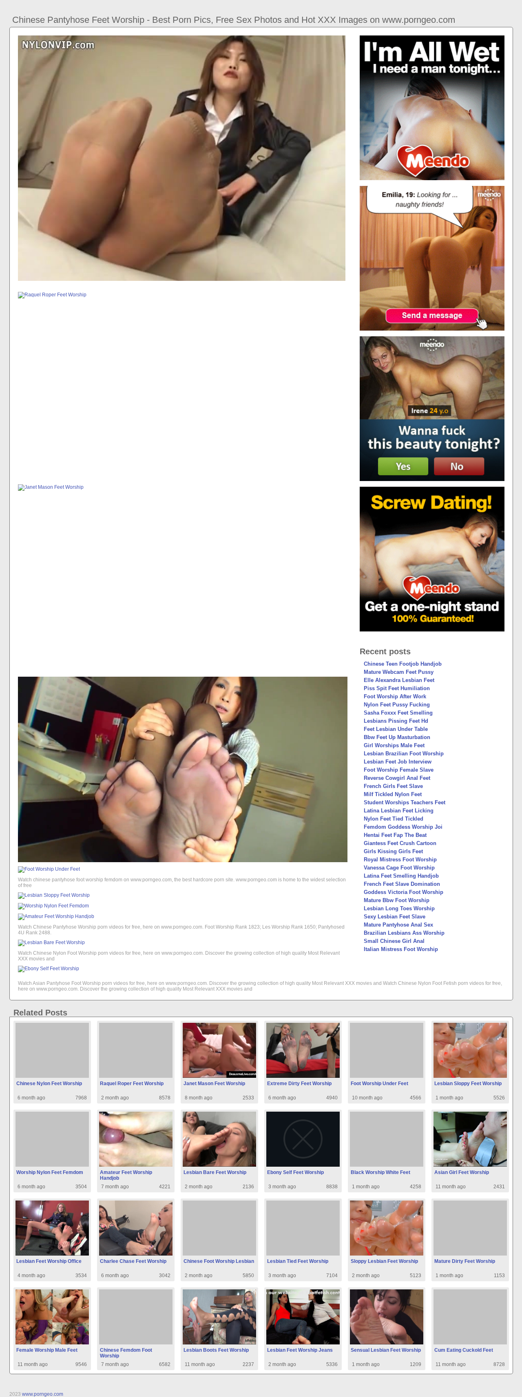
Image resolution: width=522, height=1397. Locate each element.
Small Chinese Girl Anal (394, 941)
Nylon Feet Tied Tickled (393, 819)
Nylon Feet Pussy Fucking (397, 705)
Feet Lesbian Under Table (396, 729)
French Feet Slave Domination (402, 884)
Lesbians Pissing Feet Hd (396, 721)
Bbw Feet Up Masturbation (397, 737)
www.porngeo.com (42, 1394)
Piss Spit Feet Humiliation (397, 688)
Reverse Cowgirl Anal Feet (397, 778)
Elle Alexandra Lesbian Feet (399, 680)
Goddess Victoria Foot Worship (403, 892)
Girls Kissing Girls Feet (393, 851)
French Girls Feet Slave (393, 786)
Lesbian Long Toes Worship (399, 908)
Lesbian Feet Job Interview (397, 762)
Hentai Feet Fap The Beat (395, 835)
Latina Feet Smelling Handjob (401, 876)
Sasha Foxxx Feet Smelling (398, 713)
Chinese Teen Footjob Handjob (403, 664)
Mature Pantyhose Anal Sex (398, 925)
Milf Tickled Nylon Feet (393, 794)
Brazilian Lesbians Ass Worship (404, 933)
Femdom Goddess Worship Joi (403, 827)
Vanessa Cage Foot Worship (399, 868)
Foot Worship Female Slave (399, 770)
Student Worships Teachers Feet (404, 802)
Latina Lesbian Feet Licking (399, 811)
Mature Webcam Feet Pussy (399, 672)
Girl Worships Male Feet (394, 745)
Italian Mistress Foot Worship (401, 949)
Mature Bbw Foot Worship (396, 900)
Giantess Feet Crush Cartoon (400, 843)
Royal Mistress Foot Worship (400, 859)
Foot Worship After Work (395, 696)
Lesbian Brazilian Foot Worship (404, 753)
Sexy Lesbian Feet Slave (394, 917)
